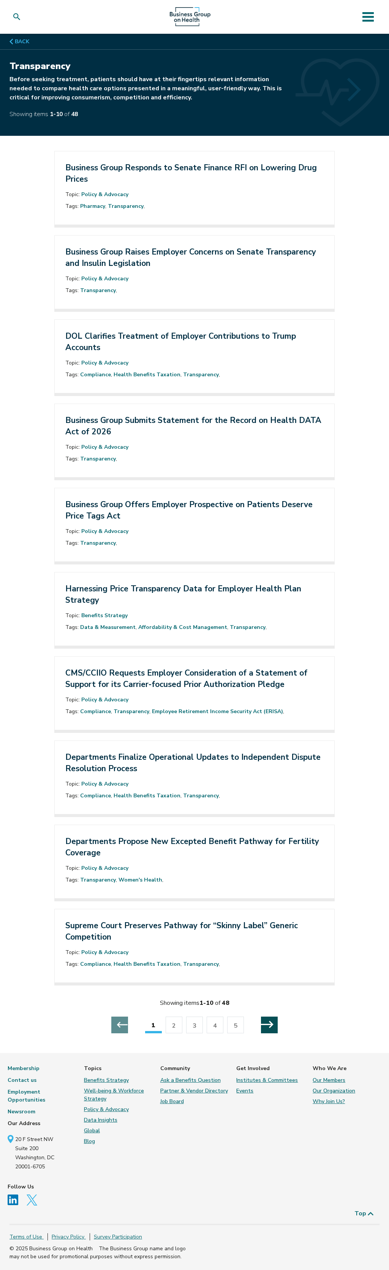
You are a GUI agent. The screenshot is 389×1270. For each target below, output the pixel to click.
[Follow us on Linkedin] (16, 1199)
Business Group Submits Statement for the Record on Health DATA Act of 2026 (193, 426)
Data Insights (100, 1120)
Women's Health (140, 879)
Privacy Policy (69, 1236)
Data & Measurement (108, 627)
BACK (21, 41)
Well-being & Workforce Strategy (114, 1094)
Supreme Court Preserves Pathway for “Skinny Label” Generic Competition (181, 931)
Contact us (22, 1080)
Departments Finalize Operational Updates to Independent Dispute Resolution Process (193, 763)
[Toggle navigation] (368, 16)
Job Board (172, 1101)
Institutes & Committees (267, 1080)
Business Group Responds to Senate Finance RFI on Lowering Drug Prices (191, 173)
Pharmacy (92, 206)
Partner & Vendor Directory (194, 1090)
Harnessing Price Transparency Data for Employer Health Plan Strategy (183, 594)
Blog (89, 1141)
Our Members (329, 1080)
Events (244, 1090)
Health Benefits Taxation (147, 374)
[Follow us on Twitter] (34, 1199)
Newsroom (21, 1111)
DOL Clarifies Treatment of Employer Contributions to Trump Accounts (180, 342)
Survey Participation (118, 1236)
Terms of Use (26, 1236)
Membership (24, 1068)
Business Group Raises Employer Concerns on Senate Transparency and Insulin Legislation (190, 258)
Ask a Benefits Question (190, 1080)
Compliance (95, 374)
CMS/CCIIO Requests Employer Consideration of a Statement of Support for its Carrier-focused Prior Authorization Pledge (186, 679)
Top (361, 1213)
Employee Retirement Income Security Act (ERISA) (217, 711)
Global (92, 1130)
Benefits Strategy (104, 615)
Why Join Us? (329, 1101)
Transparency (126, 206)
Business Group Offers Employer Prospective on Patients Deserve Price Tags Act (189, 510)
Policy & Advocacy (104, 194)
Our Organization (334, 1090)
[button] (18, 16)
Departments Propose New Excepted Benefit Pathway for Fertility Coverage (192, 847)
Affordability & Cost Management (182, 627)
